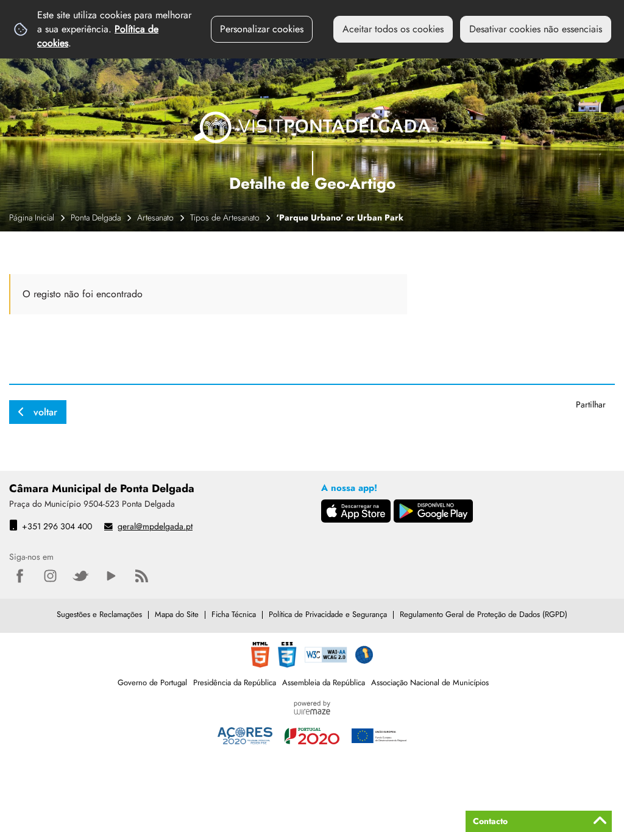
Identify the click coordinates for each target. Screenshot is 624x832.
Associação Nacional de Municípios (430, 682)
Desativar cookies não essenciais (535, 29)
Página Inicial (31, 217)
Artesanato (155, 217)
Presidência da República (234, 682)
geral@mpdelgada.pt (155, 526)
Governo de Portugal (152, 682)
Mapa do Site (177, 614)
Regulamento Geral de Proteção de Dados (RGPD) (483, 614)
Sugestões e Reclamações (99, 614)
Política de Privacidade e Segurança (328, 614)
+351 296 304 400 (57, 526)
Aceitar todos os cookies (393, 29)
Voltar (45, 412)
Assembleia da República (323, 682)
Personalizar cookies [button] (261, 29)
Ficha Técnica (233, 614)
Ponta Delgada (96, 217)
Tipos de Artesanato (225, 217)
